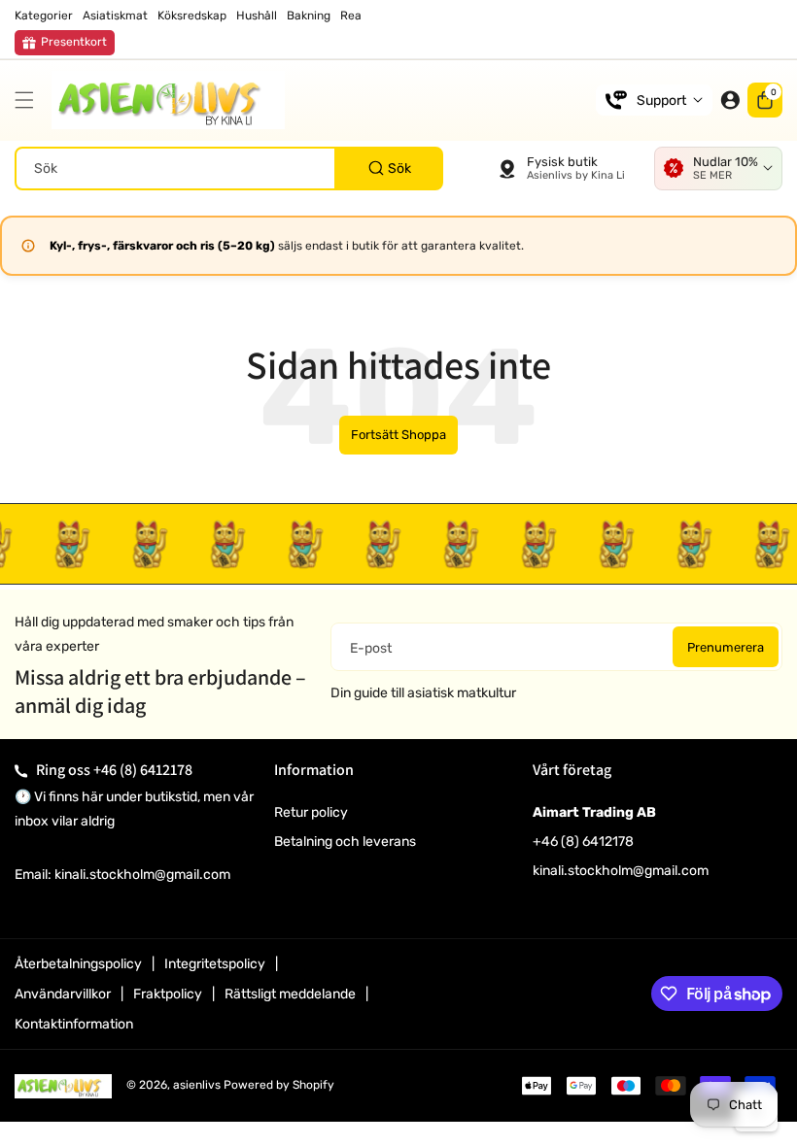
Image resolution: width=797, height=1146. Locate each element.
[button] (29, 100)
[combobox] (229, 168)
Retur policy (311, 812)
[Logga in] (730, 100)
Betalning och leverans (345, 841)
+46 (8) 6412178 (142, 769)
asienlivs (197, 1085)
